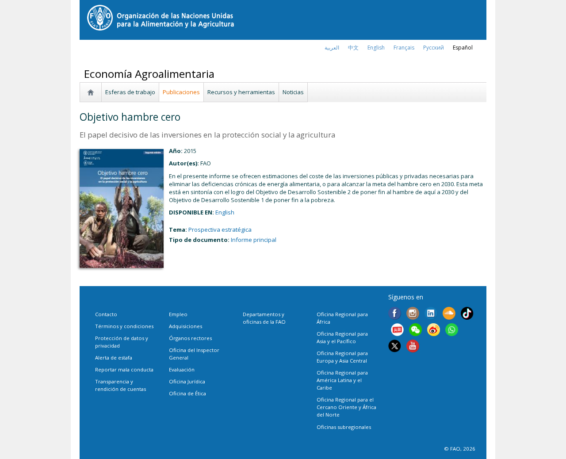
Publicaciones (181, 92)
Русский (433, 47)
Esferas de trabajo (130, 92)
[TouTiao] (397, 331)
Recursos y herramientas (241, 92)
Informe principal (253, 240)
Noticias (293, 92)
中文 (353, 47)
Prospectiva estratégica (220, 229)
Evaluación (182, 369)
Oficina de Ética (187, 393)
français (404, 47)
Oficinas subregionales (344, 427)
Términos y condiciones (124, 326)
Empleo (178, 314)
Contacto (106, 314)
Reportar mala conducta (124, 369)
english (376, 47)
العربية (332, 47)
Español (463, 47)
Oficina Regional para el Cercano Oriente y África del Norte (346, 407)
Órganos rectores (190, 338)
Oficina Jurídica (187, 381)
